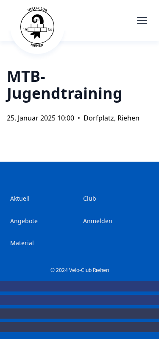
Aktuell (20, 198)
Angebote (24, 221)
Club (89, 198)
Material (22, 243)
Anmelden (97, 221)
